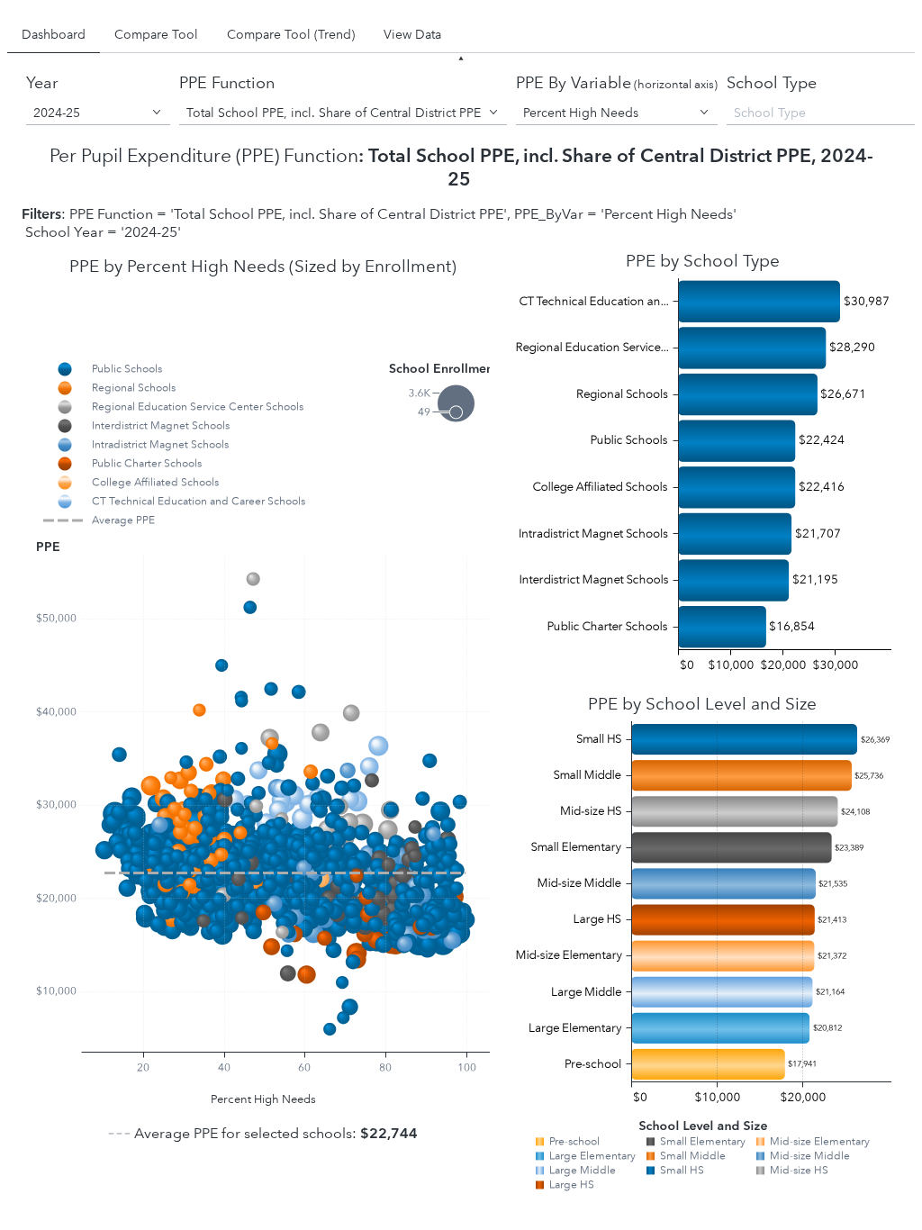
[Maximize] (492, 355)
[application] (263, 716)
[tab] (53, 34)
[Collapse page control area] (461, 58)
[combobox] (98, 112)
